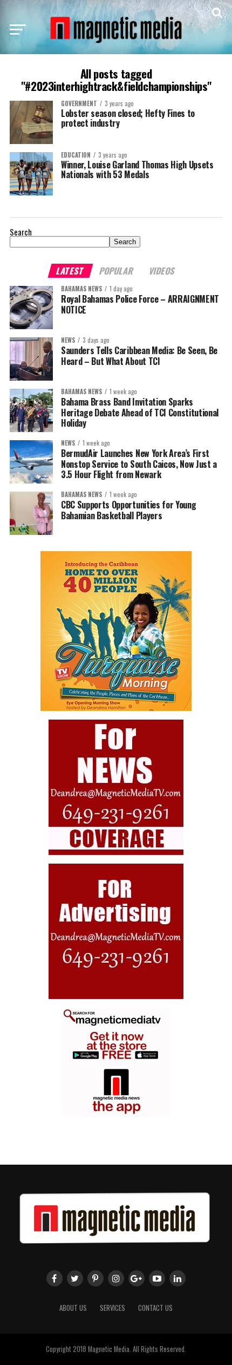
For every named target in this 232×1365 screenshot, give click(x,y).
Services (112, 1308)
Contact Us (155, 1308)
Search (21, 232)
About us (73, 1308)
